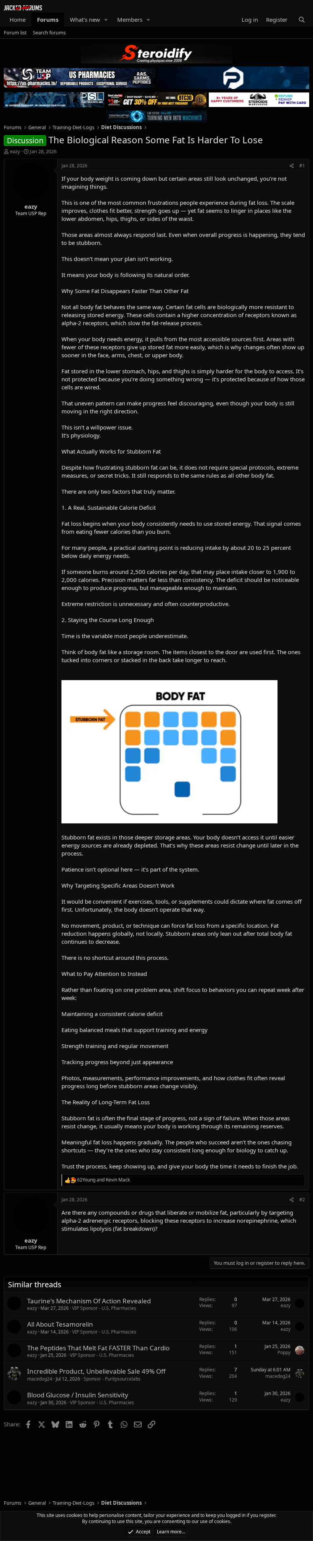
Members (129, 19)
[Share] (292, 166)
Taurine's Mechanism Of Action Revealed (89, 1300)
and (103, 1180)
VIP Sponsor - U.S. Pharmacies (104, 1308)
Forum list (15, 32)
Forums (47, 19)
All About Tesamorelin (60, 1324)
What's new (85, 19)
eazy (15, 151)
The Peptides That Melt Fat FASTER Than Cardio (98, 1347)
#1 (302, 165)
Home (18, 19)
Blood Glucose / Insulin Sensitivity (77, 1394)
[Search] (301, 20)
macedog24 (39, 1379)
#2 (302, 1199)
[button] (106, 20)
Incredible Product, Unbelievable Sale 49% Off (96, 1371)
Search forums (49, 32)
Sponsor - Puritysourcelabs (112, 1379)
